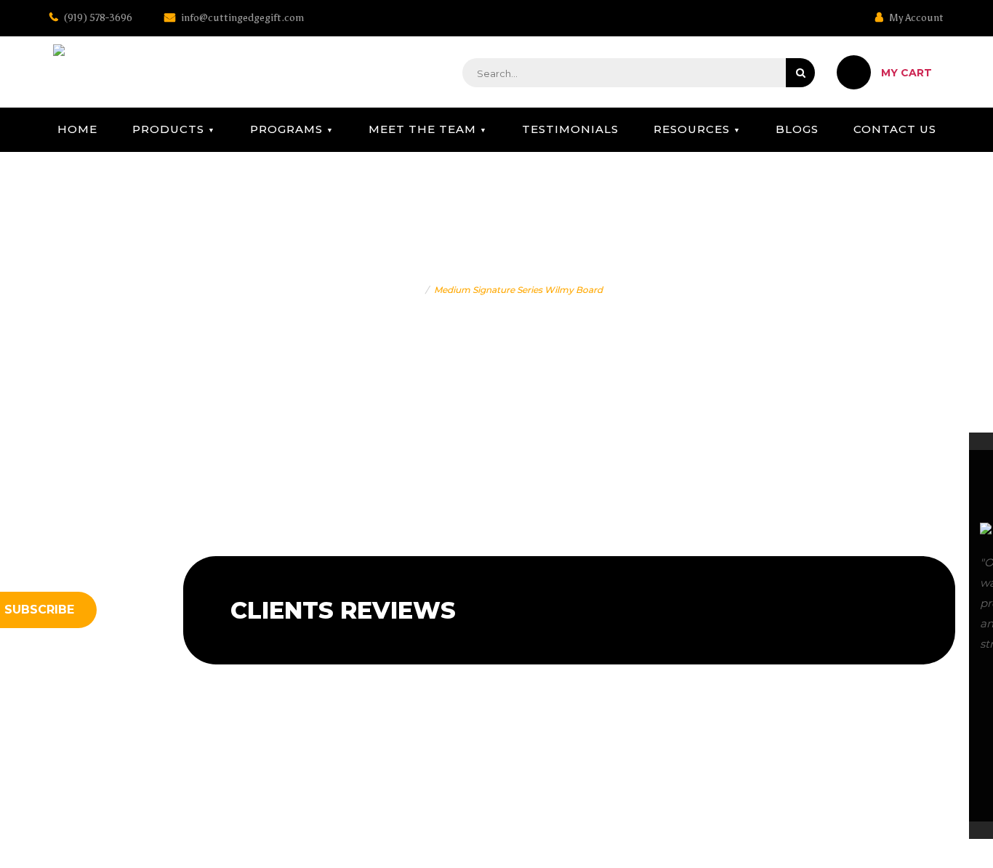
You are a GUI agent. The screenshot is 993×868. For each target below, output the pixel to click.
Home (77, 129)
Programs (286, 129)
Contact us (894, 129)
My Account (915, 18)
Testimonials (570, 129)
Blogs (797, 129)
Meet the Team (422, 129)
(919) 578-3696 (97, 18)
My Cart (906, 72)
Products (168, 129)
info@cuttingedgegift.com (241, 18)
